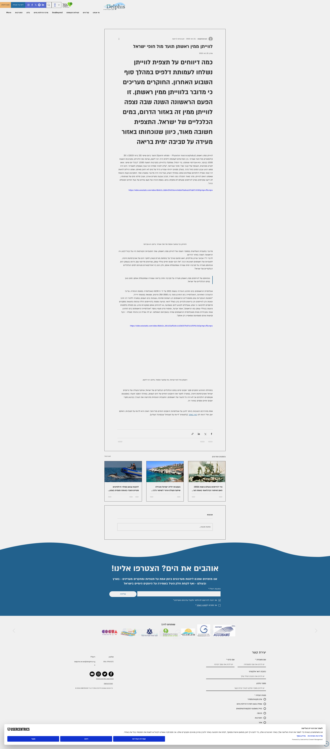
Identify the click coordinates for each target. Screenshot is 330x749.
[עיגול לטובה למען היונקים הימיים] (67, 5)
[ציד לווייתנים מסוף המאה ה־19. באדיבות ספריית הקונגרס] (206, 471)
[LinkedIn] (43, 5)
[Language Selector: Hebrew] (56, 5)
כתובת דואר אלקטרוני (257, 671)
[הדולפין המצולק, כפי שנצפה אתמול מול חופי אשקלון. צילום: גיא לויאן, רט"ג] (123, 471)
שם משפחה (260, 659)
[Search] (49, 5)
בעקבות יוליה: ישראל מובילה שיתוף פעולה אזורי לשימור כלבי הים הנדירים (166, 488)
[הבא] (14, 631)
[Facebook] (32, 5)
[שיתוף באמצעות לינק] (192, 434)
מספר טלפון (261, 683)
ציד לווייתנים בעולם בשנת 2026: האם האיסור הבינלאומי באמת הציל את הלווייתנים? (207, 488)
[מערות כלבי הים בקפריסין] (165, 471)
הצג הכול (107, 456)
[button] (96, 12)
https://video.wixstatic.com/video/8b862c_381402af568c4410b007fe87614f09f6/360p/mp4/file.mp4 (171, 326)
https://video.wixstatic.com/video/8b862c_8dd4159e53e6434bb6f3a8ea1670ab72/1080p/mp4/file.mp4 (171, 190)
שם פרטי (230, 659)
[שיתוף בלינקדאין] (199, 434)
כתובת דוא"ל (214, 588)
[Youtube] (39, 5)
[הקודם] (316, 631)
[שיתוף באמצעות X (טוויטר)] (205, 434)
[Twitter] (104, 674)
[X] (35, 5)
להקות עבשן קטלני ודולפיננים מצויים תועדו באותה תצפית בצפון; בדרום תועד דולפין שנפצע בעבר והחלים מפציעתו (124, 488)
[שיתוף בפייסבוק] (211, 434)
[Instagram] (28, 5)
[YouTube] (92, 674)
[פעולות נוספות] (118, 38)
